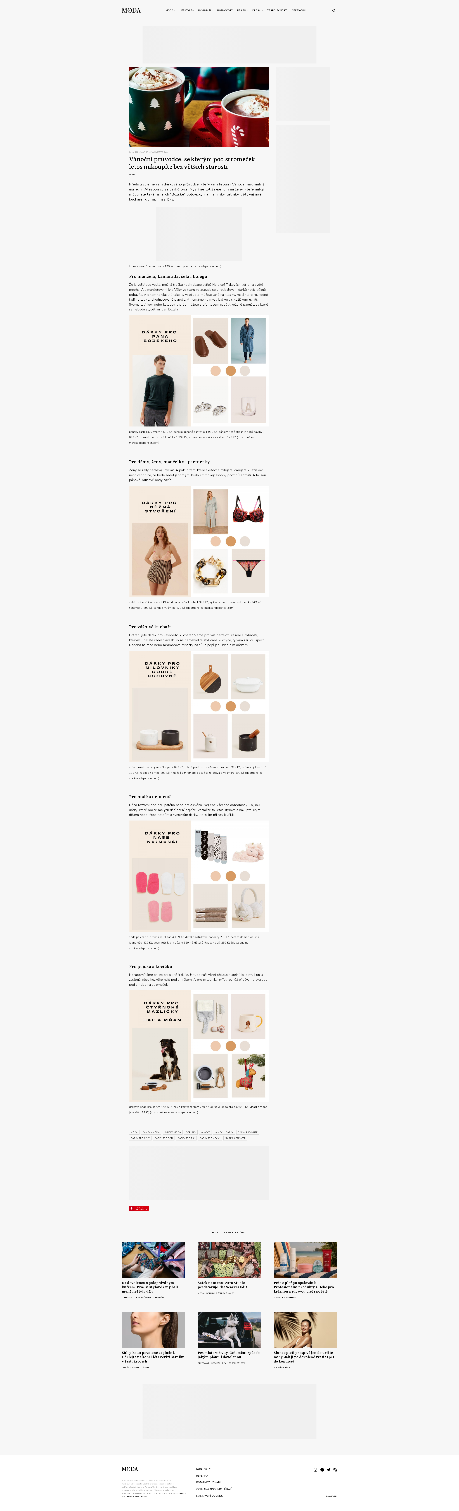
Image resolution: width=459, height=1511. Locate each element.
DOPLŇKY (191, 1132)
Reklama (202, 1475)
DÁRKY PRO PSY (186, 1138)
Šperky (146, 1367)
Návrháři (204, 10)
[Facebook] (322, 1470)
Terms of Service (134, 1496)
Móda (170, 10)
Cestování (299, 10)
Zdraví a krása (282, 1367)
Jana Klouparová (158, 152)
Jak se (231, 1293)
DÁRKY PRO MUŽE (248, 1132)
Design (241, 10)
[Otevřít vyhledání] (334, 10)
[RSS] (335, 1470)
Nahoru (331, 1496)
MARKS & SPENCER (235, 1138)
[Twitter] (328, 1470)
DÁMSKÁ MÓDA (151, 1132)
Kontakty (203, 1469)
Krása (256, 10)
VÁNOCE (205, 1132)
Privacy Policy (179, 1493)
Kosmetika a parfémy (285, 1297)
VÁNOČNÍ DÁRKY (224, 1132)
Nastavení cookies (209, 1496)
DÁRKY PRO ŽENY (140, 1138)
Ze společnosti (277, 10)
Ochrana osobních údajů (214, 1489)
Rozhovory (225, 10)
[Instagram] (315, 1470)
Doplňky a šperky (216, 1293)
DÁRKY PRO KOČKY (210, 1138)
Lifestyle (186, 10)
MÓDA (134, 1132)
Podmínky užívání (208, 1482)
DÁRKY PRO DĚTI (164, 1138)
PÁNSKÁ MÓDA (172, 1132)
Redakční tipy (219, 1363)
